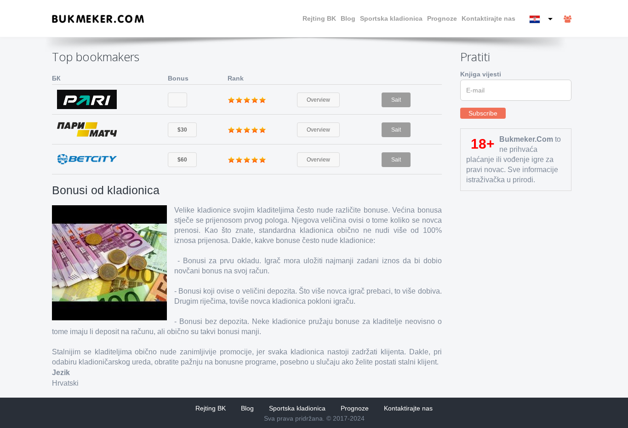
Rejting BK (319, 18)
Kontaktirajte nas (488, 18)
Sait (396, 100)
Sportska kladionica (391, 18)
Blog (348, 18)
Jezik (61, 372)
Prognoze (442, 18)
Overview (318, 100)
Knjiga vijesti (480, 74)
